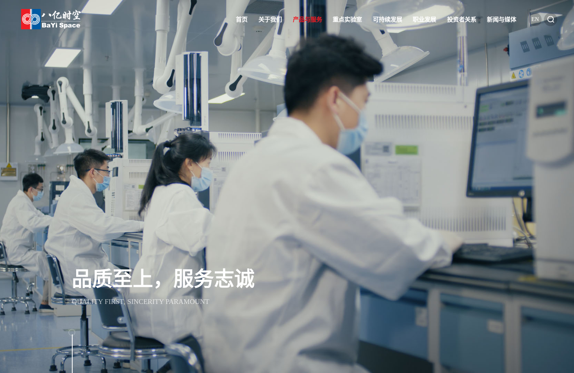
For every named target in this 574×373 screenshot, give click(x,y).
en (535, 19)
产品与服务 (307, 19)
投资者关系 (461, 19)
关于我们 (270, 19)
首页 (242, 19)
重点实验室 (347, 19)
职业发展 (424, 19)
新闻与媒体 (501, 19)
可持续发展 (387, 19)
